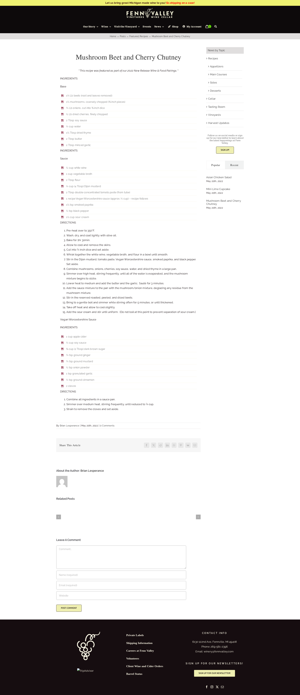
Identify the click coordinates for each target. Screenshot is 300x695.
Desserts (215, 90)
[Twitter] (217, 686)
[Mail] (222, 686)
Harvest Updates (218, 122)
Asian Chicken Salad (219, 177)
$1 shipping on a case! (180, 2)
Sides (213, 82)
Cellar (212, 98)
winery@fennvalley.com (219, 651)
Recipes (213, 58)
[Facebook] (206, 686)
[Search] (215, 27)
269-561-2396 (219, 646)
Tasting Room (216, 106)
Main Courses (218, 74)
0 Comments (107, 425)
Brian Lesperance (69, 425)
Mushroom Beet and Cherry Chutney (223, 202)
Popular (215, 165)
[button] (58, 517)
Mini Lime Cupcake (218, 189)
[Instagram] (211, 686)
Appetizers (216, 66)
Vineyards (214, 114)
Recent (234, 165)
